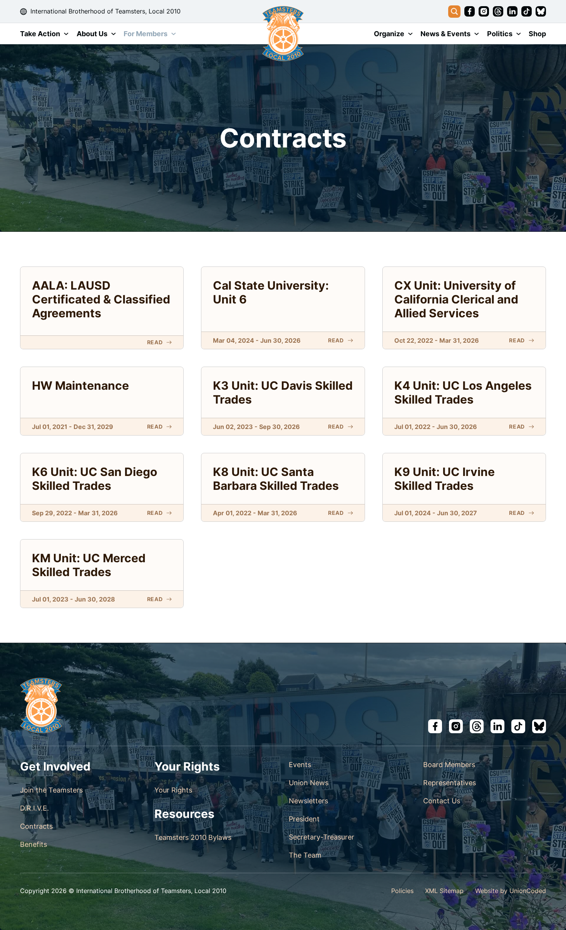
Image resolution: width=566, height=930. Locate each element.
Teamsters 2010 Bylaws (192, 837)
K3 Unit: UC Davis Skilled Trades (283, 392)
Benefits (33, 844)
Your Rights (173, 790)
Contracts (36, 826)
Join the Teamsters (51, 790)
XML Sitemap (444, 891)
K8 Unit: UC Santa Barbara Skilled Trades (276, 479)
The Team (305, 855)
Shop (537, 34)
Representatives (449, 783)
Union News (308, 783)
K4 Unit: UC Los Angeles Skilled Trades (463, 392)
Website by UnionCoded (510, 891)
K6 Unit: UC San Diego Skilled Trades (94, 479)
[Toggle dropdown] (66, 34)
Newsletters (308, 801)
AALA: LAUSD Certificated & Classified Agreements (101, 299)
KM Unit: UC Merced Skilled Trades (89, 565)
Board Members (449, 765)
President (304, 819)
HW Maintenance (80, 385)
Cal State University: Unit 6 (271, 292)
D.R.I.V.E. (34, 808)
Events (300, 765)
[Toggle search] (454, 11)
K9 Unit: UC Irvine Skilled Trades (444, 479)
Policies (402, 891)
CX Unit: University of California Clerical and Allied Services (456, 299)
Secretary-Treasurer (321, 837)
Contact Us (441, 801)
